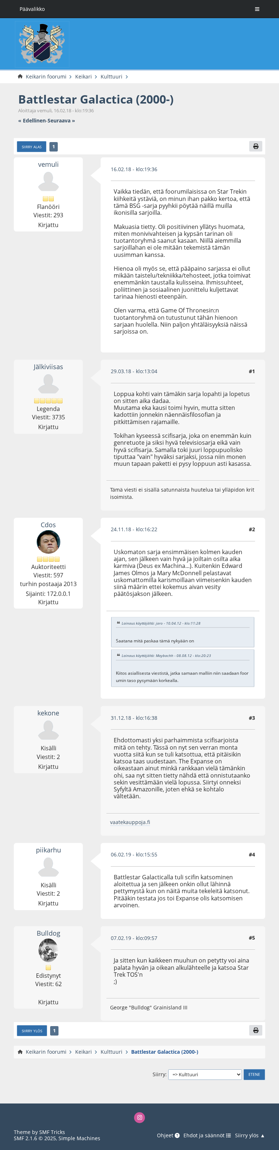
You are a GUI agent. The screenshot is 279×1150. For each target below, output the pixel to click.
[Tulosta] (255, 146)
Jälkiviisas (48, 366)
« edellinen (32, 120)
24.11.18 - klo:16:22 (134, 529)
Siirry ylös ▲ (250, 1135)
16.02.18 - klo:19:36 (134, 169)
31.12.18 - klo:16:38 (134, 717)
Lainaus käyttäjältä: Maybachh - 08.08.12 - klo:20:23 (166, 655)
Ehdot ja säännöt (204, 1135)
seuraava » (61, 120)
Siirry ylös (32, 1030)
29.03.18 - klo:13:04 (134, 371)
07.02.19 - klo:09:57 (134, 938)
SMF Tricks (52, 1132)
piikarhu (48, 849)
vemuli (48, 164)
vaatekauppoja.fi (130, 822)
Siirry (159, 1074)
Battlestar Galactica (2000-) (96, 99)
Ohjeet (166, 1135)
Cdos (48, 524)
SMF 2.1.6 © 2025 (35, 1138)
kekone (48, 712)
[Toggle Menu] (257, 9)
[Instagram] (139, 1117)
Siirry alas (31, 146)
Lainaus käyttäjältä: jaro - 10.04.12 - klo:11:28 (161, 623)
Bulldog (48, 932)
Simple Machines (79, 1138)
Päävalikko (32, 8)
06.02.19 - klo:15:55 (134, 854)
